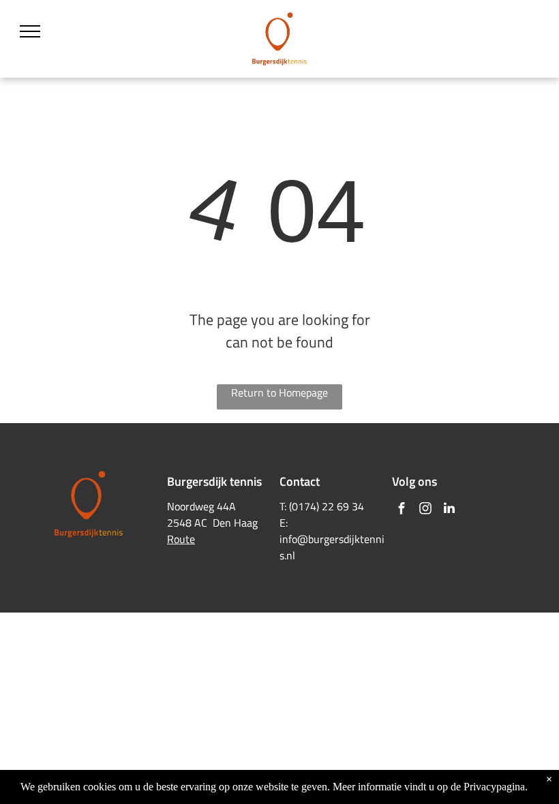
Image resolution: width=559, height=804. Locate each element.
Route (181, 539)
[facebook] (401, 510)
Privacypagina (494, 786)
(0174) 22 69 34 (326, 506)
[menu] (30, 31)
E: (284, 522)
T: (283, 506)
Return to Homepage (279, 392)
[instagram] (425, 510)
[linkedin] (449, 510)
